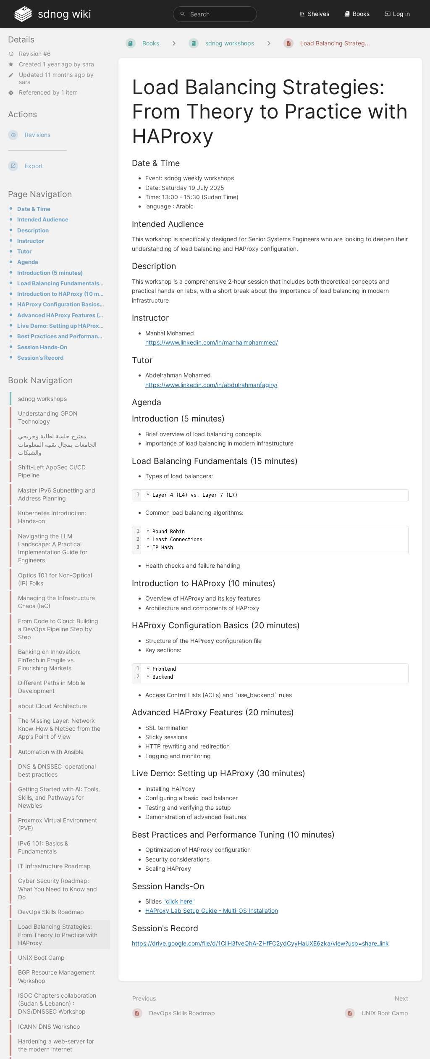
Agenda (27, 261)
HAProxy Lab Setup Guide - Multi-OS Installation (211, 910)
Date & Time (33, 208)
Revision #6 (35, 53)
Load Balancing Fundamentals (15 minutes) (61, 283)
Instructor (30, 240)
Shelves (318, 13)
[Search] (183, 14)
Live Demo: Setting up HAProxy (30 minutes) (61, 325)
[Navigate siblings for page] (268, 43)
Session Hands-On (42, 347)
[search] (215, 14)
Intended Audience (42, 219)
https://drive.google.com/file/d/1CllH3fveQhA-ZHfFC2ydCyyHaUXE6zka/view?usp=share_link (260, 943)
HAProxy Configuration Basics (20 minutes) (61, 304)
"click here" (179, 901)
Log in (401, 13)
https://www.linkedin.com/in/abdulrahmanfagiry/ (211, 384)
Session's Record (40, 357)
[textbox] (275, 495)
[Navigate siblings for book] (173, 43)
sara (88, 64)
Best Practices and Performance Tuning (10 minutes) (61, 336)
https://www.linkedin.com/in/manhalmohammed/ (211, 342)
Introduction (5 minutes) (50, 272)
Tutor (24, 251)
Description (33, 230)
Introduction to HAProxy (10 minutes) (61, 293)
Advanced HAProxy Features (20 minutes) (61, 315)
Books (361, 13)
